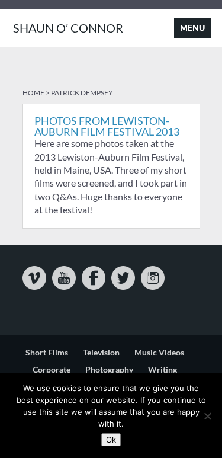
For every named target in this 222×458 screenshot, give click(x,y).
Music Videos (159, 352)
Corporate (51, 369)
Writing (162, 369)
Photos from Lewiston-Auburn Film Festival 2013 (106, 126)
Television (101, 352)
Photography (109, 369)
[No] (207, 416)
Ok (111, 439)
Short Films (46, 352)
